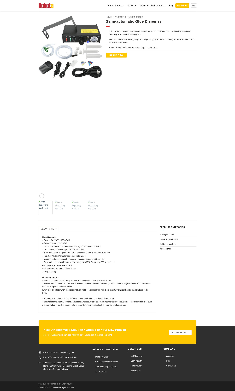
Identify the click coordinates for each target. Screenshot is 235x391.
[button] (58, 5)
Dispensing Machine (169, 239)
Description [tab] (48, 229)
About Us (161, 5)
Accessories (136, 17)
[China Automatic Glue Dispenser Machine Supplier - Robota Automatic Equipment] (46, 5)
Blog (171, 5)
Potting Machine (167, 235)
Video (143, 5)
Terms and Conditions (48, 384)
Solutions (131, 5)
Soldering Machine (168, 244)
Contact (151, 5)
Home (110, 5)
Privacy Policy (66, 384)
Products (119, 5)
